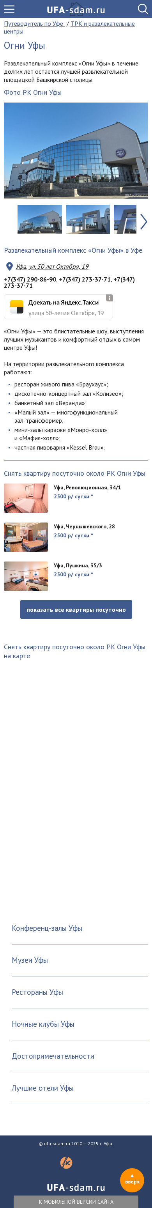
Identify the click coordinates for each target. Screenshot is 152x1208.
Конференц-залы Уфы (47, 928)
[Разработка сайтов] (66, 1167)
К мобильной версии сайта (76, 1201)
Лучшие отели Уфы (43, 1088)
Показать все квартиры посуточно (76, 609)
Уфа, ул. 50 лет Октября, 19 (52, 266)
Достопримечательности (53, 1056)
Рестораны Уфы (37, 992)
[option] (76, 151)
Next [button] (144, 221)
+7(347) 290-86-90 (30, 279)
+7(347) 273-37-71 (85, 279)
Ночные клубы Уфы (43, 1024)
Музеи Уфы (30, 960)
